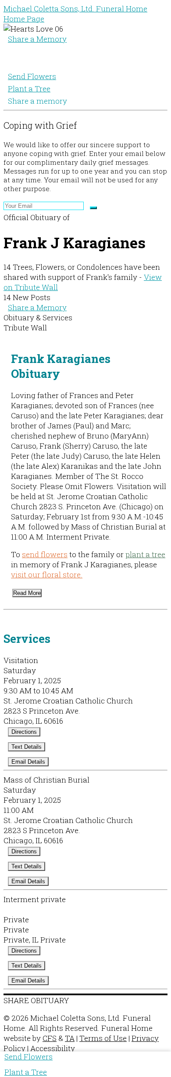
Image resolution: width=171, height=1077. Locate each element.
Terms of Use (103, 1038)
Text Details (26, 746)
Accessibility (52, 1048)
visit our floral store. (46, 574)
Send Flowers (32, 76)
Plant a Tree (29, 88)
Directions (24, 732)
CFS (50, 1038)
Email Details (28, 761)
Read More (27, 593)
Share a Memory (37, 39)
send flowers (45, 554)
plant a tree (145, 554)
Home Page (24, 19)
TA (70, 1038)
